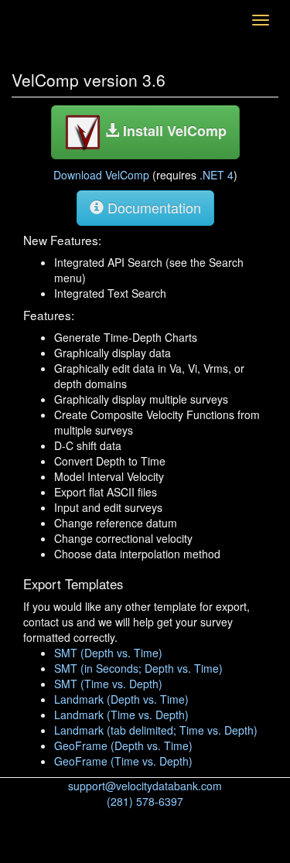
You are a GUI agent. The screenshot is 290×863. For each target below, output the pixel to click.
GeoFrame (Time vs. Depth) (123, 761)
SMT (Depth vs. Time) (108, 652)
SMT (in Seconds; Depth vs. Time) (138, 668)
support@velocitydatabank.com (145, 785)
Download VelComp (101, 174)
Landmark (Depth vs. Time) (121, 699)
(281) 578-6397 (145, 801)
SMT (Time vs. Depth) (108, 683)
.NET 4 (217, 174)
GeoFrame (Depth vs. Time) (123, 745)
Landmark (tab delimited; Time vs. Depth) (156, 730)
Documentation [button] (152, 207)
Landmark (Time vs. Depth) (121, 714)
